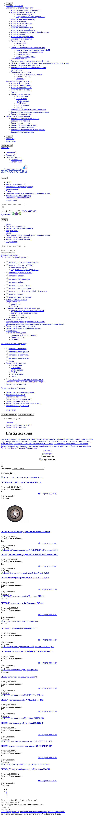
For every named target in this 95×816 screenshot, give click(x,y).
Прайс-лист (11, 141)
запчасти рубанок (18, 34)
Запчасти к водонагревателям (23, 125)
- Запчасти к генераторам (79, 446)
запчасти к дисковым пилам (23, 19)
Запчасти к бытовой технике (18, 116)
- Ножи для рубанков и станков (29, 74)
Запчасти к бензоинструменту (18, 81)
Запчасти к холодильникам (22, 132)
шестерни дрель (17, 315)
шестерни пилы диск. (20, 317)
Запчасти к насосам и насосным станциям (28, 68)
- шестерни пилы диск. (25, 57)
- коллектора (21, 43)
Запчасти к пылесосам (20, 121)
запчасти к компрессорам (21, 23)
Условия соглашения (56, 812)
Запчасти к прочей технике (22, 127)
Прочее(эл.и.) (16, 70)
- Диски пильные (23, 76)
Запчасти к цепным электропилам (25, 65)
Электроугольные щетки (21, 39)
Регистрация (16, 162)
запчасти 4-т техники (20, 83)
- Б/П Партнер (22, 96)
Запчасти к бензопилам (21, 94)
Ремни (8, 191)
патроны (14, 339)
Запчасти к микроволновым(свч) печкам (28, 130)
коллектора (15, 304)
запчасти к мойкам (19, 25)
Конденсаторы (12, 189)
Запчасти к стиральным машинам (25, 119)
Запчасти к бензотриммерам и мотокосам (28, 110)
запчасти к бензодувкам (21, 85)
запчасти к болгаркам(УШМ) (23, 12)
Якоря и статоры (18, 41)
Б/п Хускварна (17, 370)
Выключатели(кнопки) (15, 184)
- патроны (20, 79)
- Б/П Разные (21, 99)
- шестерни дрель (23, 54)
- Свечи (49, 444)
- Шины (19, 107)
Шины (13, 376)
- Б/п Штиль (21, 103)
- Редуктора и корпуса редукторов (30, 17)
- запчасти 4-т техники (56, 441)
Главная (9, 423)
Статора (14, 306)
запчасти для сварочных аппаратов (25, 10)
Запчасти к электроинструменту (19, 8)
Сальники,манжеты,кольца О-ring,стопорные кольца (28, 193)
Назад (9, 3)
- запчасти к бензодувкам (78, 441)
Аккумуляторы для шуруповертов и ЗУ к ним (30, 61)
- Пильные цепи (22, 105)
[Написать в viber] (16, 214)
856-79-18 (28, 211)
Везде (8, 182)
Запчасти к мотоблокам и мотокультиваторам (30, 112)
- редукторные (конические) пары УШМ (33, 50)
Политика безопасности (37, 812)
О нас (3, 812)
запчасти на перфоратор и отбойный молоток (30, 32)
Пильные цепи (17, 374)
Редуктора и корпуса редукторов (24, 270)
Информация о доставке (16, 812)
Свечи (13, 92)
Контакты (10, 139)
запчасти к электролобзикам (23, 30)
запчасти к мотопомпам (21, 90)
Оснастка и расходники (21, 72)
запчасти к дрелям (18, 21)
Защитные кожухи (18, 267)
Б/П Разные (16, 368)
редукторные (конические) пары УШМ (27, 311)
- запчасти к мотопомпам (33, 444)
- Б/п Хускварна (22, 101)
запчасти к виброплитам (21, 88)
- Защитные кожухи (24, 14)
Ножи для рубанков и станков (23, 335)
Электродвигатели (19, 59)
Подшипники (11, 200)
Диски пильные (17, 337)
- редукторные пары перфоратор (29, 52)
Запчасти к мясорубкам (21, 123)
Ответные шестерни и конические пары (28, 48)
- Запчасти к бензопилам (65, 444)
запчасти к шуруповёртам (22, 28)
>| (6, 796)
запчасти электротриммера (22, 37)
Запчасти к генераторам (21, 114)
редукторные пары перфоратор (24, 313)
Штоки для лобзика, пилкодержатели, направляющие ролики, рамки (40, 63)
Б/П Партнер (16, 365)
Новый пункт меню (14, 6)
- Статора (20, 45)
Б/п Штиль (15, 372)
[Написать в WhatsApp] (19, 214)
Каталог (8, 253)
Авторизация (16, 160)
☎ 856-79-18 (47, 494)
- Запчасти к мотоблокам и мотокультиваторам (47, 446)
